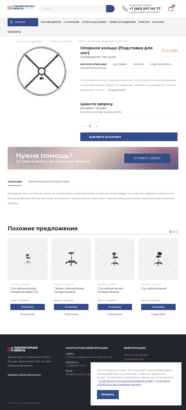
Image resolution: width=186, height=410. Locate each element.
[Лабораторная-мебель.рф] (21, 8)
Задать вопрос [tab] (161, 64)
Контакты (158, 22)
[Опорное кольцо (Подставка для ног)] (42, 71)
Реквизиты (14, 31)
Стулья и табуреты (60, 41)
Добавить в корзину (105, 137)
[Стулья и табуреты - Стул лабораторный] (115, 259)
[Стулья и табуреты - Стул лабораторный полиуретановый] (71, 259)
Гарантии (143, 22)
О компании (71, 22)
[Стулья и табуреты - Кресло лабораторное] (158, 259)
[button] (171, 8)
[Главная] (9, 41)
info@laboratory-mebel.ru (81, 374)
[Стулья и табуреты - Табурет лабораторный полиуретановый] (28, 259)
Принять (107, 394)
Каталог (20, 22)
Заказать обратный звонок (144, 12)
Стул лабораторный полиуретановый (66, 290)
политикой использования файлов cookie (126, 381)
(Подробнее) (116, 90)
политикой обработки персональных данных (133, 382)
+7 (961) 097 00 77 (145, 9)
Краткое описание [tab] (93, 64)
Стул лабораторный (110, 288)
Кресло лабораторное (155, 288)
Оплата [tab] (138, 64)
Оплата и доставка (94, 22)
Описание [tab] (15, 181)
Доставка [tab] (120, 64)
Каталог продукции (29, 41)
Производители (51, 22)
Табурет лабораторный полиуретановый (25, 290)
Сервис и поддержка (122, 22)
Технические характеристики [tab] (49, 181)
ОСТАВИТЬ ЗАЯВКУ (147, 158)
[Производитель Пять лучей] (167, 51)
